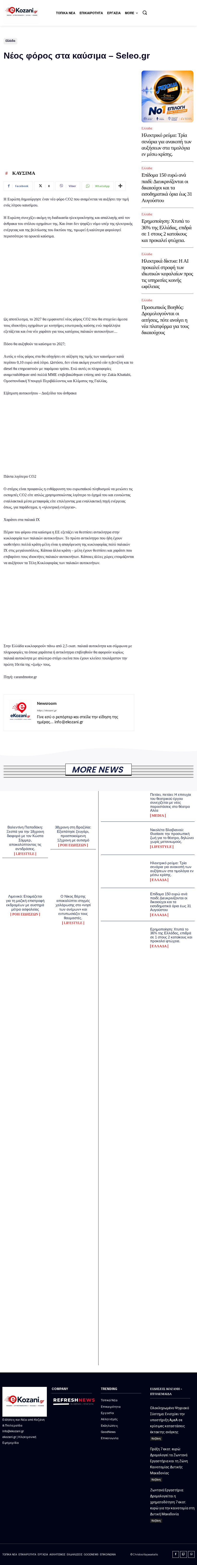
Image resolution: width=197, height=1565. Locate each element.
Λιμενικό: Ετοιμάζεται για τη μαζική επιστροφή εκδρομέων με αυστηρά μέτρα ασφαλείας (25, 902)
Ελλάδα (10, 40)
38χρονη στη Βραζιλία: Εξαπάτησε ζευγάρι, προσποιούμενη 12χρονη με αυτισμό (73, 833)
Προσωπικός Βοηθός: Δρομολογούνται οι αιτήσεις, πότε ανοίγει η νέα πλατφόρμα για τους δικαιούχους (165, 320)
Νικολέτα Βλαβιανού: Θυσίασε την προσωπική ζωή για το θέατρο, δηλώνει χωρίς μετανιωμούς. (172, 836)
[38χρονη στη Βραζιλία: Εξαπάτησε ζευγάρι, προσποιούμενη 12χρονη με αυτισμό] (73, 809)
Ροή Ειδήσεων (73, 845)
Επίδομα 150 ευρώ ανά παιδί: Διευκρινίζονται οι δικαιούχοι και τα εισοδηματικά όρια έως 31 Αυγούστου (167, 187)
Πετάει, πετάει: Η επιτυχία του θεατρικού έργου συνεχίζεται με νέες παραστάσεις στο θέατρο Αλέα (170, 802)
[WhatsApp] (191, 1554)
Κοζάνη (156, 1438)
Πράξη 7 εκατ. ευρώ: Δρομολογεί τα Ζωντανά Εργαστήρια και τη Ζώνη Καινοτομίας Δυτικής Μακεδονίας (169, 1461)
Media (158, 815)
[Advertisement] (69, 279)
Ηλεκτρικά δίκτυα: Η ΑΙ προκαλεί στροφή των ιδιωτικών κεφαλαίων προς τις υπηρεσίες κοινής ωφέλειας (167, 273)
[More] (120, 186)
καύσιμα (23, 173)
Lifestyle (25, 854)
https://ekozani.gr (47, 710)
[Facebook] (175, 1554)
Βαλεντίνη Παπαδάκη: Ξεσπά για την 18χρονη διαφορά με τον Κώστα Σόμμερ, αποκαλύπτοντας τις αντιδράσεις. (25, 838)
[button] (144, 12)
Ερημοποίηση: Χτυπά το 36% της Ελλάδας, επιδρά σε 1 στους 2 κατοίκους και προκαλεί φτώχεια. (166, 230)
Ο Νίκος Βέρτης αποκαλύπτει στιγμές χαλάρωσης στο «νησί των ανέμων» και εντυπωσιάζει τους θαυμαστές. (73, 907)
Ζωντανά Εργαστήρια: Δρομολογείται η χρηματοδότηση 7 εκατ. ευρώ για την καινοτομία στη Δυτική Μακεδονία (172, 1502)
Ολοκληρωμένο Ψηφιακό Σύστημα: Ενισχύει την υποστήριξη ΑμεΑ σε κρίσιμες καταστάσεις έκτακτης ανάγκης (169, 1420)
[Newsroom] (20, 713)
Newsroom (47, 703)
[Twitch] (183, 1554)
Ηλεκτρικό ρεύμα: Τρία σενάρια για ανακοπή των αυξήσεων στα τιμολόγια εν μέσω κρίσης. (166, 144)
